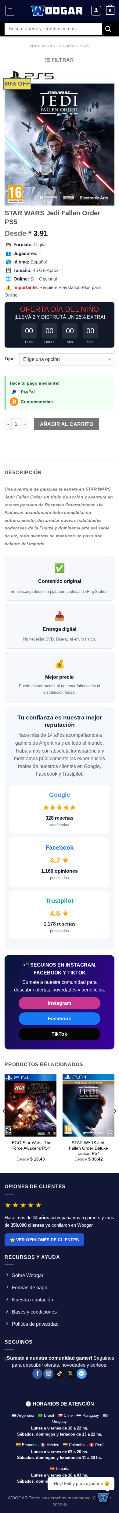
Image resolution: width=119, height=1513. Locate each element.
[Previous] (4, 1123)
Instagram (59, 1003)
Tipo (9, 359)
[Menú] (10, 10)
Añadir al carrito (66, 424)
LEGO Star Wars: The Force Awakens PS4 (30, 1146)
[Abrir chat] (103, 1497)
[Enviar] (108, 29)
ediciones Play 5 (74, 46)
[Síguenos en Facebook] (37, 1373)
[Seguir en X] (71, 1373)
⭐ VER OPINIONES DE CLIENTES (44, 1239)
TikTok (59, 1034)
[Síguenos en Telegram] (82, 1373)
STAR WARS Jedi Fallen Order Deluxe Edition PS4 (88, 1148)
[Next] (115, 1123)
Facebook (59, 1018)
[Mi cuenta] (96, 10)
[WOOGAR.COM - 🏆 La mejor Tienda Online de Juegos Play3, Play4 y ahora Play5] (57, 10)
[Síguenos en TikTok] (60, 1373)
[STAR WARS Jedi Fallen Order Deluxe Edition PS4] (88, 1105)
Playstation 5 (42, 46)
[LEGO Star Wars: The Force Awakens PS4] (30, 1105)
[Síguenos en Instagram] (48, 1373)
